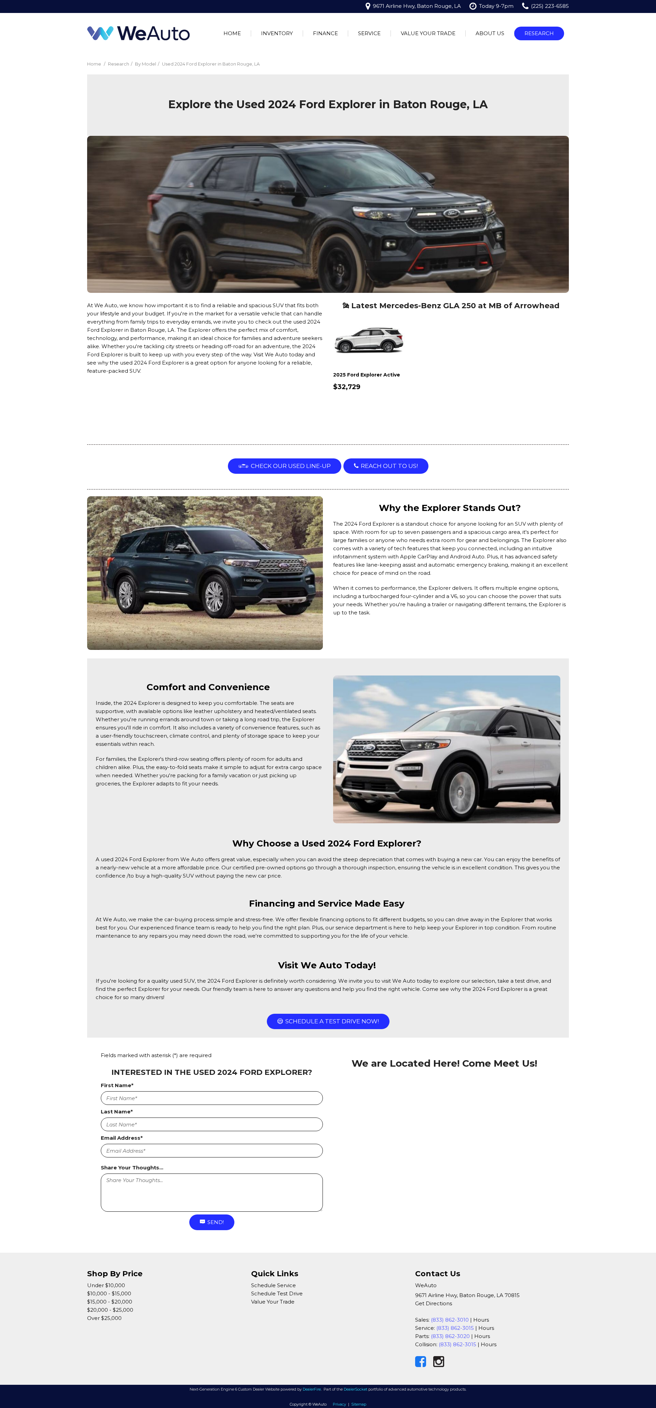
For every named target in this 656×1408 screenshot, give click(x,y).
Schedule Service (273, 1285)
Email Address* (122, 1138)
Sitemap (358, 1404)
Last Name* (117, 1111)
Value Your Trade (428, 33)
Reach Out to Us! (389, 466)
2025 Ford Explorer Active (366, 375)
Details (355, 405)
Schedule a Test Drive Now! (332, 1021)
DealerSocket (355, 1389)
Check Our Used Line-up (291, 466)
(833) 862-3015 (455, 1328)
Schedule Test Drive (277, 1293)
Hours (481, 1320)
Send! (215, 1222)
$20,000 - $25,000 (110, 1310)
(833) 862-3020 (450, 1336)
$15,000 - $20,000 (109, 1301)
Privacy (339, 1404)
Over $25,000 (104, 1318)
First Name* (117, 1085)
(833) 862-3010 (450, 1320)
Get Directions (433, 1303)
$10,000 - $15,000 (109, 1293)
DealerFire (312, 1389)
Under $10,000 (106, 1285)
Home (232, 33)
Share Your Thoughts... (132, 1167)
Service (369, 33)
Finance (325, 33)
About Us (490, 33)
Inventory (277, 33)
